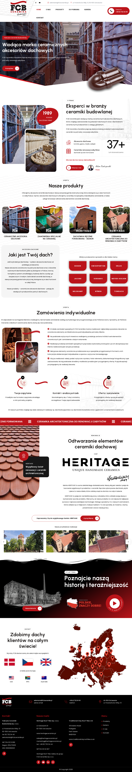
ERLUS (119, 266)
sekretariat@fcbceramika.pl (59, 3)
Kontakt (106, 733)
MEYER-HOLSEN (119, 279)
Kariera (106, 725)
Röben (98, 291)
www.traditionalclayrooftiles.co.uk (82, 739)
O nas (105, 729)
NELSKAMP (78, 291)
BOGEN (78, 266)
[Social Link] (35, 2)
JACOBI (77, 279)
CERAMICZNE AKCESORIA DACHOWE (15, 237)
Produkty (106, 721)
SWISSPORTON (98, 266)
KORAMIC (98, 279)
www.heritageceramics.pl (46, 733)
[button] (3, 541)
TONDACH (119, 291)
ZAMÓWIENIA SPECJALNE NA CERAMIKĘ (49, 237)
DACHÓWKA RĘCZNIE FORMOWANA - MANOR (83, 237)
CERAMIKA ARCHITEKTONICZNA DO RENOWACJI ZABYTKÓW (116, 238)
